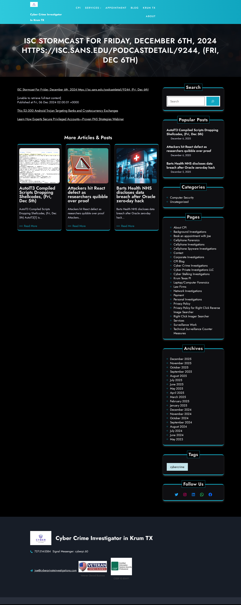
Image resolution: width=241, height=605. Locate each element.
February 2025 (179, 401)
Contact (178, 253)
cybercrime (177, 467)
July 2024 (176, 431)
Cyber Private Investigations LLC (194, 270)
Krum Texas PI (182, 278)
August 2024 (178, 426)
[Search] (212, 101)
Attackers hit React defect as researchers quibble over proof (189, 149)
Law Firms (180, 287)
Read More (31, 226)
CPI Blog (179, 261)
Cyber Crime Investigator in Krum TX (104, 538)
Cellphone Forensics (187, 240)
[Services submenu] (100, 7)
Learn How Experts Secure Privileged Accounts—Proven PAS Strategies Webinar (70, 119)
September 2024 (181, 422)
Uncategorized (179, 202)
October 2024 (179, 418)
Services (179, 320)
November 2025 (180, 363)
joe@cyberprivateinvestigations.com (56, 570)
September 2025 (181, 371)
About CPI (180, 227)
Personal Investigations (188, 299)
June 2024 (176, 435)
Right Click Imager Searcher (191, 316)
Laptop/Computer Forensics (191, 282)
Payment (179, 295)
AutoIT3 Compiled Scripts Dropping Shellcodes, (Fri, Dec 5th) (192, 132)
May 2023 (176, 439)
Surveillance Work (185, 325)
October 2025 (179, 367)
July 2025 (176, 380)
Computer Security (182, 197)
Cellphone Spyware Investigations (195, 248)
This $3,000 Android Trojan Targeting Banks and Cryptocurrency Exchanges (67, 110)
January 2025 (178, 405)
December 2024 (180, 410)
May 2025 (176, 388)
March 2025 (178, 397)
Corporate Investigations (189, 257)
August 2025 (178, 376)
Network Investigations (188, 291)
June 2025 (176, 384)
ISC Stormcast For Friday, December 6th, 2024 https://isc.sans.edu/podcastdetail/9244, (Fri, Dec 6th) (83, 89)
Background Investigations (190, 232)
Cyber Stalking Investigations (192, 274)
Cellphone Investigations (189, 244)
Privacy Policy (182, 303)
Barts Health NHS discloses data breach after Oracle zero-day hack (191, 166)
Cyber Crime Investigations (191, 265)
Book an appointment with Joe (192, 236)
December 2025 (180, 359)
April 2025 (177, 393)
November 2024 (180, 414)
